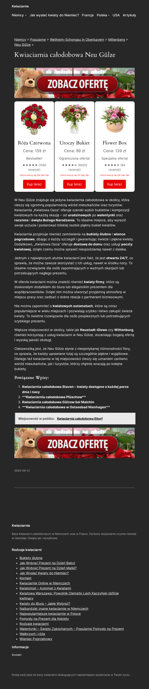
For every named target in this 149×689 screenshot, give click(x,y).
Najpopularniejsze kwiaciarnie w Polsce (50, 614)
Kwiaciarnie (20, 6)
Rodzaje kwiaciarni (34, 624)
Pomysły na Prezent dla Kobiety (44, 619)
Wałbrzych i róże (32, 634)
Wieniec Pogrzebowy (36, 639)
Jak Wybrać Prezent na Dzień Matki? (48, 568)
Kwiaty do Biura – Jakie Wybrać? (45, 604)
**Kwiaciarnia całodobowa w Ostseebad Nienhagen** (66, 407)
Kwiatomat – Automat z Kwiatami (45, 588)
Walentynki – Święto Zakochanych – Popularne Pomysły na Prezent (72, 629)
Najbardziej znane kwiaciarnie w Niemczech (54, 609)
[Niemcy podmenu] (26, 15)
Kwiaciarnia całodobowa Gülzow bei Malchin (58, 402)
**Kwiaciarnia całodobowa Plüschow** (54, 397)
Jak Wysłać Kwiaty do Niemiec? (44, 573)
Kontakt (25, 578)
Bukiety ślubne (31, 558)
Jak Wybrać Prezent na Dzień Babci (47, 563)
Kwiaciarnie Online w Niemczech (45, 583)
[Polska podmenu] (109, 15)
